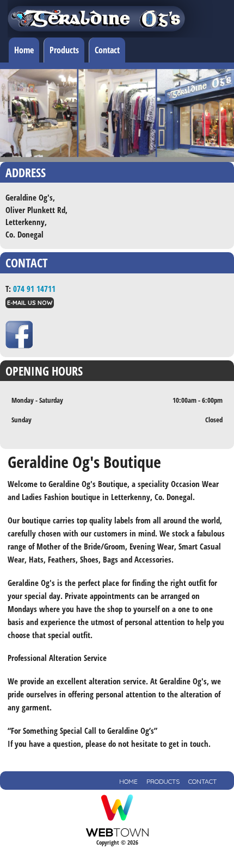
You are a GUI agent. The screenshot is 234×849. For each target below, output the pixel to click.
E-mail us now (29, 303)
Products (64, 50)
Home (24, 50)
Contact (107, 50)
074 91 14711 (34, 288)
